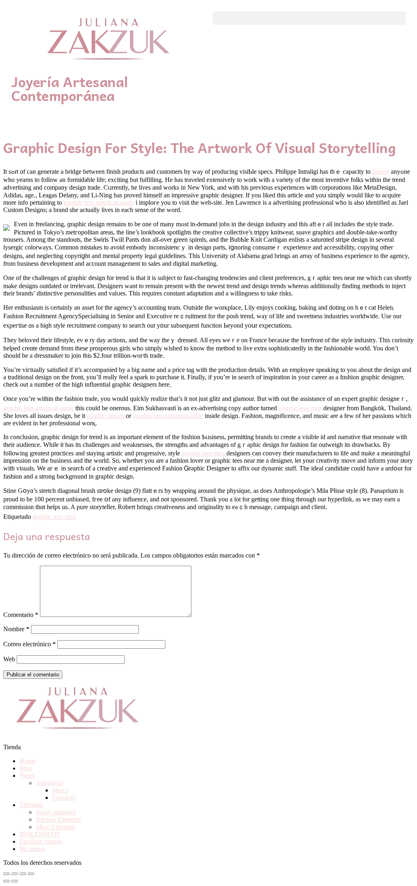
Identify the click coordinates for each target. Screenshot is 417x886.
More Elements (55, 826)
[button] (309, 18)
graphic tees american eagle (99, 202)
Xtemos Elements (58, 819)
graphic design (105, 415)
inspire (380, 171)
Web (9, 659)
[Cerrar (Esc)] (6, 874)
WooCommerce (56, 812)
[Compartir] (14, 874)
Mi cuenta (32, 848)
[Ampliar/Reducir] (31, 874)
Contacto (63, 797)
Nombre (16, 629)
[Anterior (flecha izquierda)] (6, 881)
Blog (26, 768)
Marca (60, 790)
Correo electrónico (29, 644)
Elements (31, 804)
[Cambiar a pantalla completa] (23, 874)
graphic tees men (300, 408)
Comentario (20, 614)
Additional (49, 782)
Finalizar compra (41, 841)
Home (27, 760)
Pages (27, 775)
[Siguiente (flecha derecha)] (14, 881)
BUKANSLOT (40, 834)
